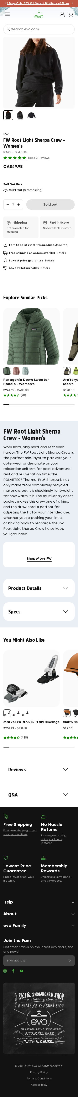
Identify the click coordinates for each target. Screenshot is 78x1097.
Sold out (50, 204)
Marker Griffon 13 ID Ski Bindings (31, 722)
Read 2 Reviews (39, 157)
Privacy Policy (39, 1072)
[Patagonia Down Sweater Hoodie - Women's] (31, 336)
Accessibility (39, 1085)
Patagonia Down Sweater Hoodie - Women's (26, 382)
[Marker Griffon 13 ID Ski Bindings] (31, 678)
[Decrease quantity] (7, 204)
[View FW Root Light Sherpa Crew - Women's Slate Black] (8, 115)
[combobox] (39, 29)
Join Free (61, 245)
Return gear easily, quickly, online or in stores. (53, 839)
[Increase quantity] (18, 204)
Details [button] (61, 253)
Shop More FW (39, 558)
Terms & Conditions (39, 1079)
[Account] (62, 14)
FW (6, 134)
